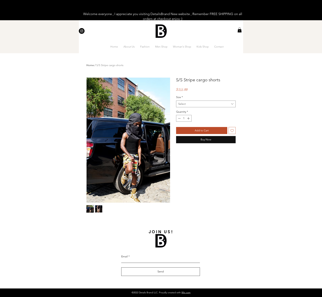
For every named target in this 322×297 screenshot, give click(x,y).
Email (124, 256)
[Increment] (188, 118)
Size (179, 97)
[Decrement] (179, 118)
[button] (239, 29)
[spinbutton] (183, 118)
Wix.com (186, 292)
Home (90, 65)
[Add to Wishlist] (232, 130)
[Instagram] (82, 31)
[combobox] (206, 104)
